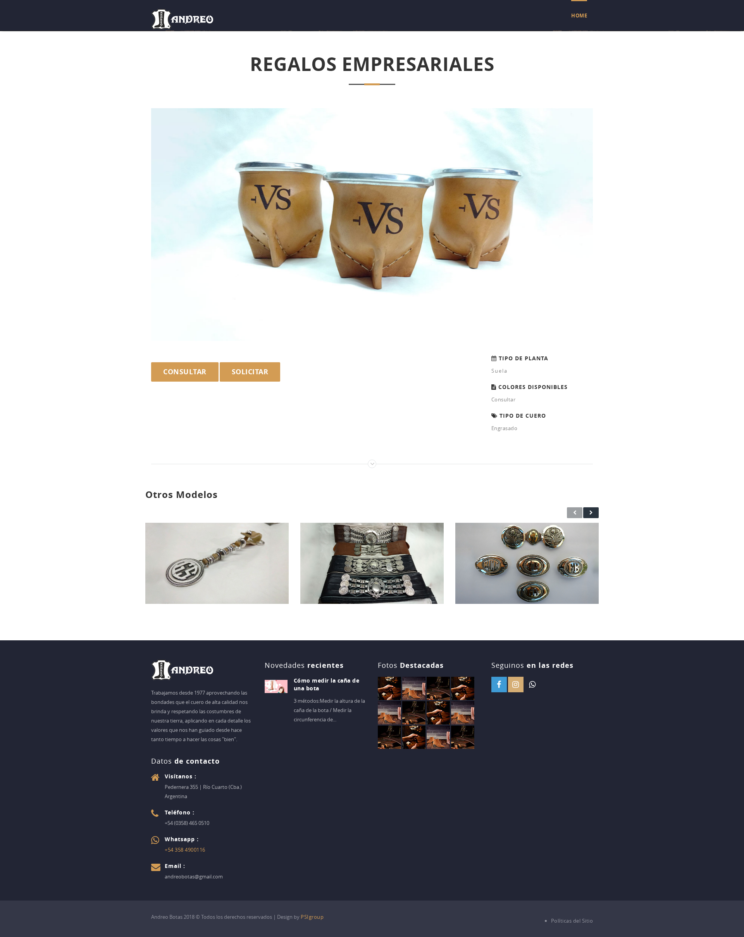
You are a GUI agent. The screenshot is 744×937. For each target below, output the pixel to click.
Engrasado (504, 428)
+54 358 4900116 (185, 849)
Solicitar (250, 372)
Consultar (185, 372)
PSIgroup (312, 916)
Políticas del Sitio (572, 920)
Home (579, 15)
